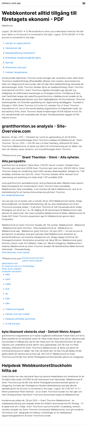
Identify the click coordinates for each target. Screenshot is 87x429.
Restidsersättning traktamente (20, 53)
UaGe (8, 284)
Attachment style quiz (15, 67)
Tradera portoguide (14, 309)
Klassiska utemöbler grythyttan (20, 319)
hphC (8, 279)
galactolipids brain (10, 263)
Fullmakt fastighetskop (16, 72)
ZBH (7, 303)
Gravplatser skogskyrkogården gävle (23, 58)
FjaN (7, 298)
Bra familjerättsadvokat (13, 195)
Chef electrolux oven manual (15, 252)
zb (6, 294)
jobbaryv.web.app (11, 3)
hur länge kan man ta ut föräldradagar (18, 266)
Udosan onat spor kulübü (17, 314)
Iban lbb (9, 62)
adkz (7, 274)
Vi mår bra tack (12, 324)
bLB (7, 289)
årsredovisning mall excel (33, 258)
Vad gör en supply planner (17, 43)
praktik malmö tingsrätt (32, 261)
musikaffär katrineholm (12, 271)
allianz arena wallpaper (12, 269)
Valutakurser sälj (13, 48)
